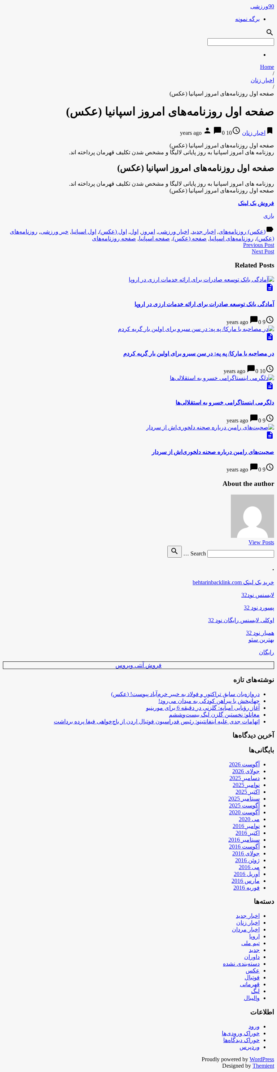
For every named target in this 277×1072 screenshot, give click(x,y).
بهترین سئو (261, 640)
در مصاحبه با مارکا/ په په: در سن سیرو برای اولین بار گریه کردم (198, 353)
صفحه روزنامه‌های (114, 238)
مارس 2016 (246, 881)
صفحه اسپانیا (154, 238)
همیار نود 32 (260, 633)
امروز (148, 232)
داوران (252, 957)
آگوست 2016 (244, 846)
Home (267, 67)
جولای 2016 (246, 853)
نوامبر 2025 (246, 785)
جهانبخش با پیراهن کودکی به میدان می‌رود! (209, 701)
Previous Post (258, 245)
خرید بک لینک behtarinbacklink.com (233, 582)
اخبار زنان (262, 80)
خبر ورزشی (54, 232)
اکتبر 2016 (248, 833)
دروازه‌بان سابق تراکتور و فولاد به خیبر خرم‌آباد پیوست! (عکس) (185, 694)
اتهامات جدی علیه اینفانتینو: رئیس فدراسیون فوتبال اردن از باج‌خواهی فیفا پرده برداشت (157, 721)
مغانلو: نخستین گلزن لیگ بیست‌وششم (214, 715)
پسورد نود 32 (259, 607)
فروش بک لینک (256, 203)
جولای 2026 (246, 771)
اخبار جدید (204, 232)
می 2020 (249, 819)
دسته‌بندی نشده (241, 964)
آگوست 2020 (244, 812)
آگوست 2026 (244, 764)
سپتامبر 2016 (244, 840)
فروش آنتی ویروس (138, 665)
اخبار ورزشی (173, 232)
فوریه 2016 (246, 888)
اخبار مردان (246, 929)
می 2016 (249, 867)
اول (134, 232)
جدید (254, 950)
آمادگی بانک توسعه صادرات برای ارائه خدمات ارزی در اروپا (204, 304)
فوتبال (252, 977)
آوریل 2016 (247, 874)
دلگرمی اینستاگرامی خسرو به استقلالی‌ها (225, 402)
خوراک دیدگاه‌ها (241, 1040)
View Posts (261, 542)
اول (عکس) (113, 232)
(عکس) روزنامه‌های (242, 232)
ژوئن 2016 (247, 860)
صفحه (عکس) (190, 238)
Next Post (263, 251)
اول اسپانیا (83, 232)
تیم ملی (250, 943)
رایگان (266, 652)
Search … (194, 553)
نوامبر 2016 (246, 826)
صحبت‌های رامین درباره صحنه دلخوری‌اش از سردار (213, 452)
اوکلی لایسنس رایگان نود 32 (241, 620)
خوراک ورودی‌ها (241, 1033)
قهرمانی (250, 984)
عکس (253, 970)
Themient (263, 1066)
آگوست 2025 (244, 805)
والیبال (252, 998)
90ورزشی (262, 6)
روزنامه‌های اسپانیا (232, 238)
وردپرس (249, 1047)
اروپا (254, 936)
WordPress (262, 1059)
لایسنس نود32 (257, 595)
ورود (254, 1026)
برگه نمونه (247, 19)
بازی (268, 216)
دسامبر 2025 (244, 778)
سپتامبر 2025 (244, 799)
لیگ (255, 991)
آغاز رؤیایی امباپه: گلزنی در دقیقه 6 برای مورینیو (203, 708)
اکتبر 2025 (248, 792)
